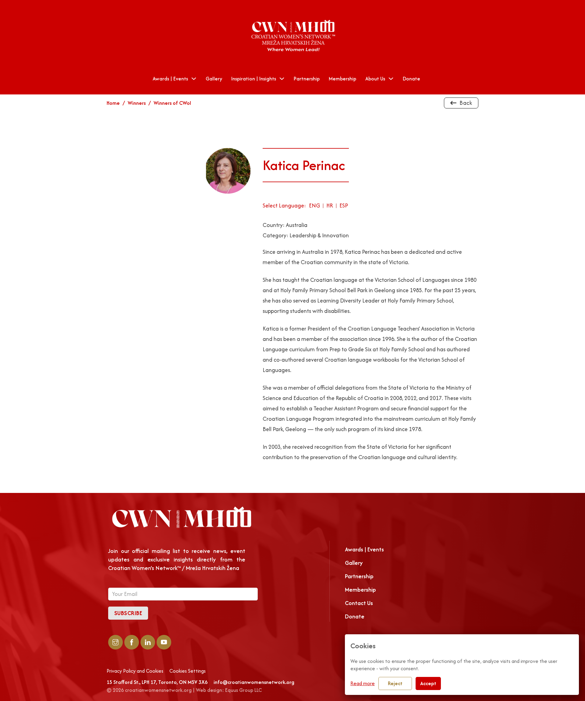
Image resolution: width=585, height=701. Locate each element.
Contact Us (359, 603)
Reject (395, 683)
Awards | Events (170, 78)
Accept (428, 683)
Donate (411, 78)
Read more (362, 683)
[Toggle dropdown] (194, 78)
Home (113, 103)
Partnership (307, 78)
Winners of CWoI (172, 103)
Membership (342, 78)
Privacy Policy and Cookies (135, 671)
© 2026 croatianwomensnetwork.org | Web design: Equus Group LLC (184, 690)
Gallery (214, 78)
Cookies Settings (187, 671)
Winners (137, 103)
